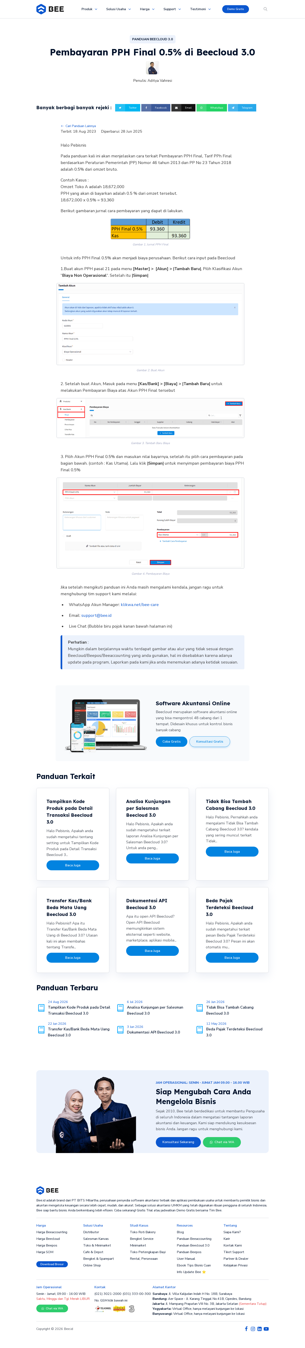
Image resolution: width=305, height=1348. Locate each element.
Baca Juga (73, 865)
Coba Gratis (171, 741)
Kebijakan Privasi (235, 1265)
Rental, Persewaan (144, 1258)
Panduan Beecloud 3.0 (193, 1245)
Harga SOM (44, 1252)
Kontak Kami (232, 1245)
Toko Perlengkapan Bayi (148, 1252)
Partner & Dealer (235, 1258)
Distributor (91, 1232)
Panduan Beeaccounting (194, 1239)
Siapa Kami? (232, 1232)
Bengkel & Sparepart (98, 1258)
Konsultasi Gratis (209, 741)
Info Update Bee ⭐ (191, 1272)
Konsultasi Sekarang (178, 1142)
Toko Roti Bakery (143, 1232)
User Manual (186, 1258)
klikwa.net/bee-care (140, 604)
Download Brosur (52, 1264)
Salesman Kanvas (96, 1239)
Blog (180, 1232)
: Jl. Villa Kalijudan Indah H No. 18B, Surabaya (192, 1294)
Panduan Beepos (189, 1252)
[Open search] (265, 9)
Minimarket (138, 1245)
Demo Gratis (235, 9)
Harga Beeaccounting (51, 1232)
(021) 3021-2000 (107, 1294)
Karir (226, 1239)
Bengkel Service (142, 1239)
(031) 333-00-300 (137, 1294)
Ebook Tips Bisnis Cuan (194, 1265)
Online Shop (92, 1265)
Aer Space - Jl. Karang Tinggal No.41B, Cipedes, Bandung (201, 1299)
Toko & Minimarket (97, 1245)
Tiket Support (233, 1252)
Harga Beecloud (48, 1239)
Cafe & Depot (93, 1252)
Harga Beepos (46, 1245)
